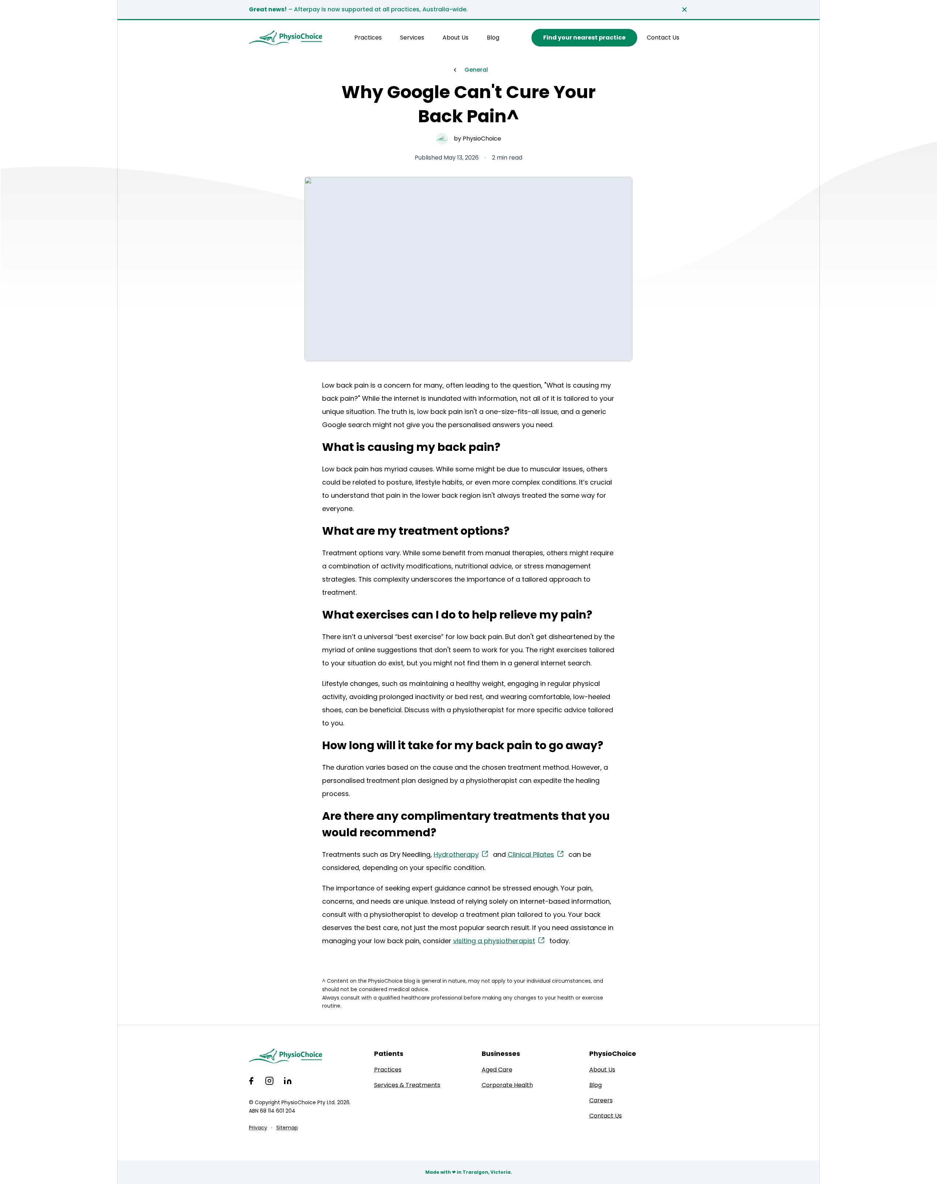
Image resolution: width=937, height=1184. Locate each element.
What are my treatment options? (415, 531)
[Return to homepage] (285, 37)
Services (412, 37)
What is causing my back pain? (411, 447)
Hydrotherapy (456, 854)
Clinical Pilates (531, 854)
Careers (601, 1100)
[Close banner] (684, 9)
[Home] (300, 1056)
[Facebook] (251, 1081)
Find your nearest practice (584, 37)
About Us (455, 37)
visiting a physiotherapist (494, 940)
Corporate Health (507, 1085)
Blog (493, 37)
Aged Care (497, 1069)
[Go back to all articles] (455, 70)
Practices (368, 37)
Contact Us (663, 37)
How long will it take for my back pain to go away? (462, 745)
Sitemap (287, 1127)
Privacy (258, 1127)
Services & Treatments (407, 1085)
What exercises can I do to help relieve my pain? (457, 615)
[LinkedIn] (287, 1081)
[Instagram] (269, 1081)
